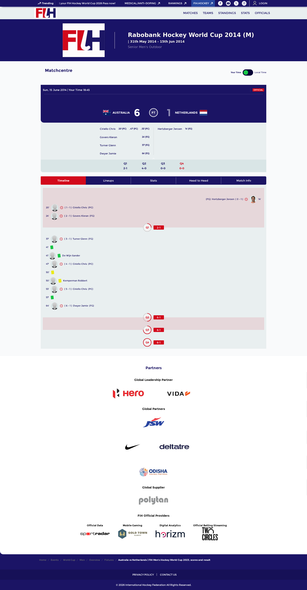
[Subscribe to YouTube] (228, 3)
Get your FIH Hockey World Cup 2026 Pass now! (83, 3)
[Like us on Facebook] (220, 3)
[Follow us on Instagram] (244, 3)
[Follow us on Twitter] (236, 3)
